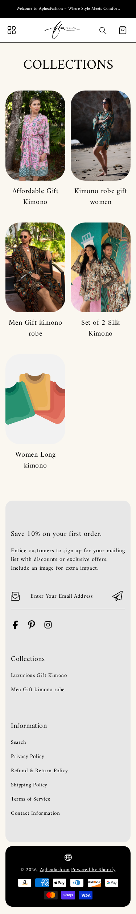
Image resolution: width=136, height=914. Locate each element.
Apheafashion (55, 869)
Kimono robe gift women (100, 197)
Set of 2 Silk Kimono (100, 328)
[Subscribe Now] (117, 596)
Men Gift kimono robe (35, 328)
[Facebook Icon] (15, 628)
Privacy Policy (27, 757)
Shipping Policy (29, 785)
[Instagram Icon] (48, 628)
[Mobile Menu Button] (11, 30)
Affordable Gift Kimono (35, 197)
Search (18, 742)
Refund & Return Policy (39, 771)
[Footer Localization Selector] (68, 857)
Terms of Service (30, 799)
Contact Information (35, 813)
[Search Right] (103, 30)
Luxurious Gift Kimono (39, 676)
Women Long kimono (35, 460)
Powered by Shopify (93, 869)
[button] (123, 30)
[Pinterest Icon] (31, 628)
